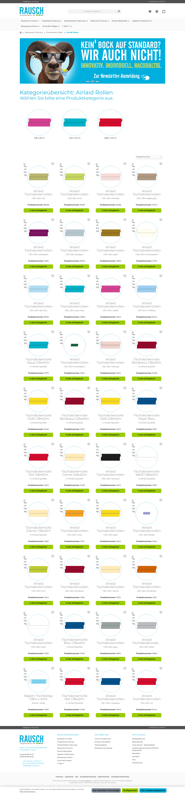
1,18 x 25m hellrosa (110, 198)
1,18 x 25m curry (74, 535)
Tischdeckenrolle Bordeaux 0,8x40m (74, 417)
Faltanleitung (137, 763)
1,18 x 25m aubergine (38, 254)
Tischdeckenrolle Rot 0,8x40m (38, 473)
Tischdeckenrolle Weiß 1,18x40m (147, 473)
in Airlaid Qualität (38, 366)
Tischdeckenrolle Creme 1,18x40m (38, 529)
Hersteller (135, 756)
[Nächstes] (163, 61)
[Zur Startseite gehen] (31, 11)
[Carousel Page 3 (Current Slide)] (97, 81)
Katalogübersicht (138, 739)
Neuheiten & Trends (64, 739)
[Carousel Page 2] (92, 81)
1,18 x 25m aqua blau (74, 310)
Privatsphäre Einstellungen (120, 776)
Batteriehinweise (104, 776)
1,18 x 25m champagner (146, 254)
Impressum (59, 776)
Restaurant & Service (65, 748)
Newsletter (136, 753)
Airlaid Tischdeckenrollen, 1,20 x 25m (146, 641)
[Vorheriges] (21, 61)
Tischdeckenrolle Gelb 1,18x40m (38, 417)
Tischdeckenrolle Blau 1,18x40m (74, 641)
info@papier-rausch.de (30, 1)
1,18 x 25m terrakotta (146, 591)
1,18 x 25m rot (146, 703)
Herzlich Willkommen (103, 739)
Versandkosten (86, 780)
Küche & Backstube (64, 751)
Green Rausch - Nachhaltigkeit (143, 745)
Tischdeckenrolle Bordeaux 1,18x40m (146, 361)
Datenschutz (69, 776)
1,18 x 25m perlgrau (74, 254)
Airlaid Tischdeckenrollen (38, 192)
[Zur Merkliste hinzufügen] (53, 163)
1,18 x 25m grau (110, 647)
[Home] (21, 32)
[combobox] (92, 11)
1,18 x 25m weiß (38, 647)
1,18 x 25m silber (146, 647)
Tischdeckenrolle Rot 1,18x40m (74, 697)
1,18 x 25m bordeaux (74, 591)
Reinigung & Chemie (65, 757)
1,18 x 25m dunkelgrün (74, 366)
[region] (92, 61)
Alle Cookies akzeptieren (153, 790)
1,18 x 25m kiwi (38, 591)
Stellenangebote (101, 745)
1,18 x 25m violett (111, 310)
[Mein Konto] (157, 11)
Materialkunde (137, 742)
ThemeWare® (111, 782)
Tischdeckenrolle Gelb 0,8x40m (111, 417)
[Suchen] (118, 11)
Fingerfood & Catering (65, 742)
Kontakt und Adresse (102, 742)
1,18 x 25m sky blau (38, 310)
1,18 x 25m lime (74, 198)
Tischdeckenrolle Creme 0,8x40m (74, 473)
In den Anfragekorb (38, 210)
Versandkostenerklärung (88, 776)
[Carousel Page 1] (87, 81)
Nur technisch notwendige (106, 790)
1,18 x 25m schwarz (110, 479)
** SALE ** (60, 764)
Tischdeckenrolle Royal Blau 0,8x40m (147, 417)
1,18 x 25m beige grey (147, 198)
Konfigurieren (130, 790)
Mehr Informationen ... (28, 792)
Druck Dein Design (64, 760)
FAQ (133, 760)
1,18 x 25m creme (110, 591)
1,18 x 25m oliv (38, 198)
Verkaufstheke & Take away (67, 745)
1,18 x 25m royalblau (110, 703)
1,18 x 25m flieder (147, 535)
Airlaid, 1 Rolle (38, 703)
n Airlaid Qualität (74, 647)
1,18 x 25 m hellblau (146, 310)
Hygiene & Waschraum (65, 754)
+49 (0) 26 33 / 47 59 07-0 (157, 1)
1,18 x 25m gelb (110, 535)
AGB (76, 776)
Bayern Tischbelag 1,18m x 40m (38, 697)
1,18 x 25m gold (110, 254)
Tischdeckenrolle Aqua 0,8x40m (38, 361)
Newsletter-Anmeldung (103, 748)
